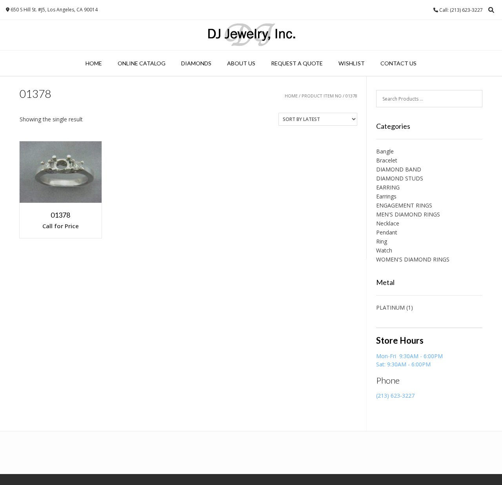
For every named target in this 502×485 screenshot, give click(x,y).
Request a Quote (297, 63)
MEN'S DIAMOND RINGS (408, 214)
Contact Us (398, 63)
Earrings (386, 196)
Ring (381, 241)
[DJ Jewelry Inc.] (251, 34)
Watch (384, 250)
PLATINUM (390, 307)
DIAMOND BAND (398, 169)
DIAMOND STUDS (399, 178)
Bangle (385, 151)
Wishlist (351, 63)
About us (241, 63)
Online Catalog (142, 63)
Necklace (387, 223)
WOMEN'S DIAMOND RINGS (412, 259)
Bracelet (386, 160)
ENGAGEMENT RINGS (404, 205)
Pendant (386, 232)
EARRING (388, 187)
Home (93, 63)
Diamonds (196, 63)
